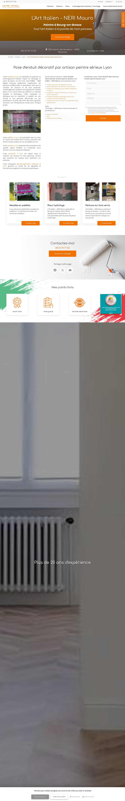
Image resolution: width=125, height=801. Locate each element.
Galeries (109, 2)
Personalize (76, 797)
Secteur (17, 57)
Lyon (23, 57)
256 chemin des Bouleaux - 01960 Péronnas (63, 50)
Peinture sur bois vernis (97, 205)
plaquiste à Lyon (15, 154)
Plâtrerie (50, 6)
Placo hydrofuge (55, 205)
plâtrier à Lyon (13, 137)
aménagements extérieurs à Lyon (22, 165)
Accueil (100, 2)
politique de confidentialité (98, 113)
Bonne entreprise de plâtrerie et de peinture (61, 86)
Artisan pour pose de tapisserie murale (59, 84)
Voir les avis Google (62, 37)
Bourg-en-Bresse (52, 114)
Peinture (59, 6)
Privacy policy (89, 797)
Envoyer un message (63, 253)
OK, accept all (41, 797)
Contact (119, 2)
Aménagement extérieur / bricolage (86, 6)
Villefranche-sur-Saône (54, 118)
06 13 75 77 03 (11, 1)
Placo (67, 6)
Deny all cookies (59, 797)
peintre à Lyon (13, 77)
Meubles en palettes (19, 205)
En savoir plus (30, 223)
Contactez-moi (95, 50)
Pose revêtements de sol (112, 6)
